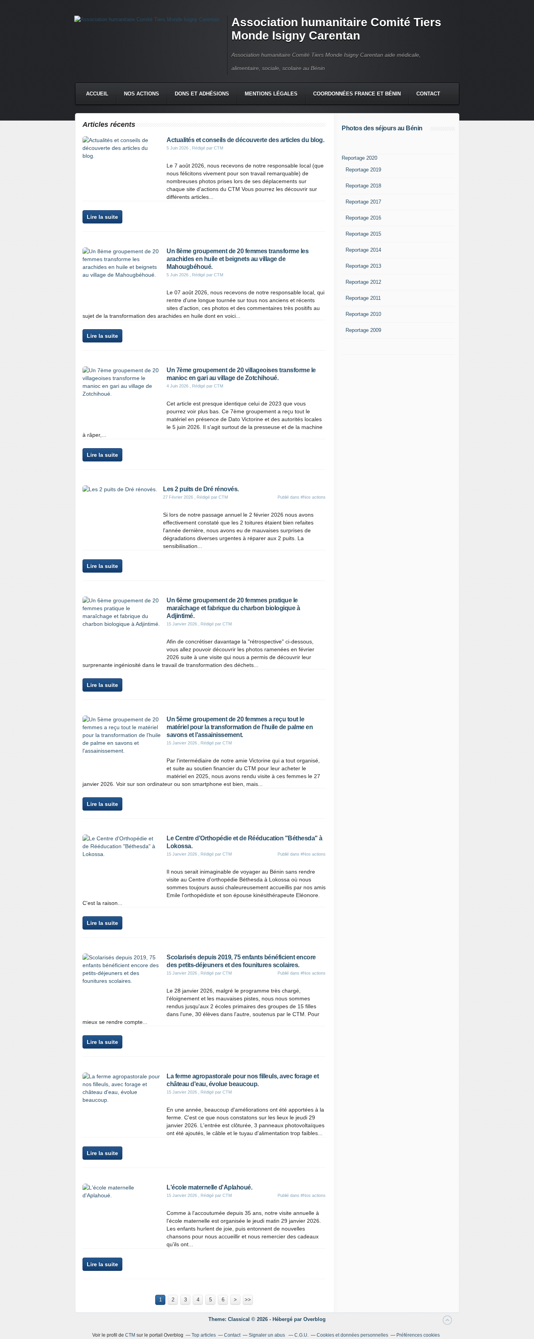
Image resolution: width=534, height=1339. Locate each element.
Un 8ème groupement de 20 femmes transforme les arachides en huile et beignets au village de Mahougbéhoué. (237, 259)
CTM (130, 1335)
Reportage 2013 (363, 266)
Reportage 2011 (363, 298)
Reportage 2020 (359, 158)
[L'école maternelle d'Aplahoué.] (121, 1195)
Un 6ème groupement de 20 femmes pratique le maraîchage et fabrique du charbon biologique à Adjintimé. (233, 608)
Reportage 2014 (363, 250)
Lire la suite (102, 217)
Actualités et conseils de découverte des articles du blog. (245, 140)
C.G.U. (301, 1335)
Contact (428, 94)
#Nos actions (313, 497)
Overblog (314, 1319)
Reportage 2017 (363, 202)
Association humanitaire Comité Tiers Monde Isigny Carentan (336, 29)
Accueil (97, 94)
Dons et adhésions (202, 94)
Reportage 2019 (363, 170)
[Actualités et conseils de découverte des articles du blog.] (121, 156)
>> (248, 1300)
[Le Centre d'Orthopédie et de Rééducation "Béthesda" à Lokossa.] (121, 854)
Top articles (204, 1335)
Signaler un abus (267, 1335)
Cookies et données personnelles (352, 1335)
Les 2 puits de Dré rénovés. (201, 489)
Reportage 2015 (363, 234)
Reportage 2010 (363, 314)
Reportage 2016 (363, 218)
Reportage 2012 (363, 282)
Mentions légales (271, 94)
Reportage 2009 (363, 330)
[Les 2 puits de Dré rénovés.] (119, 489)
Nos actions (141, 94)
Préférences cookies (418, 1335)
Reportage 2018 (363, 186)
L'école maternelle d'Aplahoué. (209, 1187)
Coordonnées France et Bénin (357, 94)
